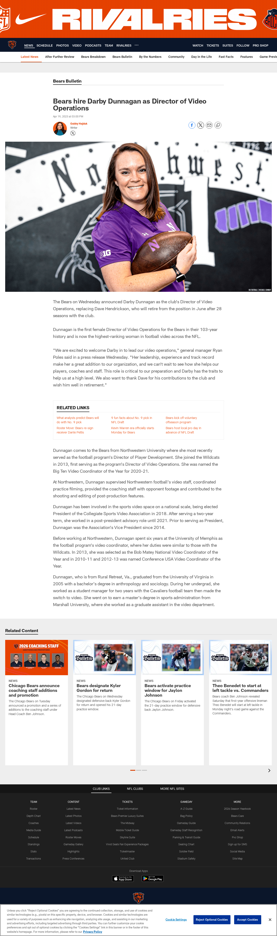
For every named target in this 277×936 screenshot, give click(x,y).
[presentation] (270, 771)
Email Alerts (237, 830)
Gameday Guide (186, 822)
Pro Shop (237, 837)
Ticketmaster (127, 851)
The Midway (127, 822)
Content (73, 801)
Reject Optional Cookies (212, 919)
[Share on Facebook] (191, 127)
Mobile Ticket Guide (127, 830)
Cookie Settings (176, 919)
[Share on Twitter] (200, 127)
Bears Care (237, 815)
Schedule (33, 837)
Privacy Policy (92, 931)
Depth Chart (34, 815)
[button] (133, 770)
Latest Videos (73, 822)
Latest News (74, 808)
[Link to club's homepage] (12, 45)
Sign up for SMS (237, 844)
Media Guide (33, 830)
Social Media (237, 851)
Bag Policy (186, 815)
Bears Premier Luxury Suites (127, 815)
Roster (33, 808)
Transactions (33, 858)
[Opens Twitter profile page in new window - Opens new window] (73, 133)
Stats (34, 851)
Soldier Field (186, 851)
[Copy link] (217, 125)
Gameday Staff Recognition (186, 830)
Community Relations (237, 822)
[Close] (270, 920)
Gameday (186, 801)
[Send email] (209, 127)
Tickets (127, 801)
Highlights (73, 851)
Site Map (237, 858)
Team (33, 801)
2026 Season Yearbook (237, 808)
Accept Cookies (247, 919)
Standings (34, 844)
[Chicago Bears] (138, 898)
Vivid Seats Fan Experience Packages (127, 844)
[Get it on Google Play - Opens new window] (152, 880)
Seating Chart (186, 844)
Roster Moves (73, 837)
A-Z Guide (186, 808)
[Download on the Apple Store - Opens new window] (123, 879)
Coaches (34, 822)
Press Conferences (73, 858)
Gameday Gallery (73, 844)
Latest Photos (74, 815)
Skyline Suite (127, 837)
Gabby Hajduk (78, 123)
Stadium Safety (186, 858)
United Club (127, 858)
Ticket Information (127, 808)
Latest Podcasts (73, 830)
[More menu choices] (136, 45)
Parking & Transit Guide (186, 837)
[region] (138, 920)
